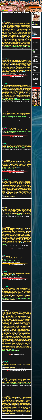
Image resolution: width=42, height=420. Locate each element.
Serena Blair (3, 96)
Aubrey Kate (8, 112)
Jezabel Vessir (9, 34)
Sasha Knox (29, 295)
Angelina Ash (8, 25)
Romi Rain (3, 192)
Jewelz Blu (22, 90)
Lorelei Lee (10, 212)
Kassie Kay (15, 35)
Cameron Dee (18, 183)
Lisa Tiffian (15, 236)
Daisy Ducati (8, 30)
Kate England (16, 65)
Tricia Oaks (26, 241)
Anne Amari (10, 86)
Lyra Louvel (10, 93)
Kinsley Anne (8, 66)
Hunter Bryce (6, 33)
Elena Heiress (21, 31)
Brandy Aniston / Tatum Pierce (6, 290)
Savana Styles (25, 42)
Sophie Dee (3, 43)
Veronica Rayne (9, 45)
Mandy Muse (23, 237)
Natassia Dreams (14, 94)
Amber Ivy (3, 182)
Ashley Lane (8, 87)
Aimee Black (20, 59)
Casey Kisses (13, 112)
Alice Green (8, 60)
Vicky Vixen (18, 45)
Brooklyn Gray (12, 230)
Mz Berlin (12, 212)
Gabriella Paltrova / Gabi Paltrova (13, 32)
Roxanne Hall (15, 41)
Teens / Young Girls (13, 260)
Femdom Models (5, 128)
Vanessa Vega (21, 97)
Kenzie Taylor (10, 91)
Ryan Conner (21, 41)
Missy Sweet (8, 190)
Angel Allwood (23, 208)
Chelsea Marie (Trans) (21, 112)
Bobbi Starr (28, 209)
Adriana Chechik (16, 59)
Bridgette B (15, 27)
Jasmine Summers (19, 64)
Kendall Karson (21, 188)
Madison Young (21, 212)
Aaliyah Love (5, 59)
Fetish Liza (27, 210)
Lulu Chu (3, 93)
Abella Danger (7, 85)
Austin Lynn (27, 26)
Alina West (16, 60)
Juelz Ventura (25, 34)
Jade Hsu (25, 33)
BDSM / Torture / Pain (9, 115)
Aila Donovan (18, 85)
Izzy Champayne (3, 64)
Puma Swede (3, 41)
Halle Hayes (10, 186)
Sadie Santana (13, 240)
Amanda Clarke (25, 60)
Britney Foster (5, 183)
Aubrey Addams (27, 182)
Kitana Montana (25, 36)
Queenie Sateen (20, 95)
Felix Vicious (24, 63)
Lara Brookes (26, 66)
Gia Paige (14, 113)
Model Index (33, 12)
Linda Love (24, 66)
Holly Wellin (3, 33)
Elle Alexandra (15, 62)
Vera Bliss (24, 97)
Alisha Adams (8, 228)
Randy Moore (21, 130)
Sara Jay (8, 42)
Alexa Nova (12, 23)
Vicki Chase (16, 45)
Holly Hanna (25, 233)
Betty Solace (25, 209)
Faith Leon (26, 31)
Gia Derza (14, 233)
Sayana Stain (4, 69)
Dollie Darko (9, 232)
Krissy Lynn (29, 36)
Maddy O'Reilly (13, 93)
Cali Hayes (3, 61)
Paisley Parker (16, 191)
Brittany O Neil (25, 27)
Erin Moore (12, 31)
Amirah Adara (8, 182)
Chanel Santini (16, 112)
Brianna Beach (10, 273)
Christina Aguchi (29, 29)
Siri (23, 166)
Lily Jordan (14, 66)
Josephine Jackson (4, 187)
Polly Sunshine (3, 239)
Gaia (12, 233)
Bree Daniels (11, 112)
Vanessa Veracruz (23, 194)
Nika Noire (21, 212)
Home (2, 12)
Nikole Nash (4, 68)
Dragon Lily (21, 163)
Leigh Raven (20, 92)
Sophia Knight (6, 193)
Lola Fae (11, 37)
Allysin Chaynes (18, 60)
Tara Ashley (28, 70)
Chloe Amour (9, 184)
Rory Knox (28, 239)
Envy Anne (19, 89)
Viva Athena (11, 71)
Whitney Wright (6, 98)
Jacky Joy (18, 33)
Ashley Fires (7, 26)
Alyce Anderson (22, 60)
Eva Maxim (25, 89)
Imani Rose (11, 33)
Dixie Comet (25, 185)
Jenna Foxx (8, 90)
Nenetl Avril (13, 294)
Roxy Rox (29, 166)
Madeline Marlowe (7, 165)
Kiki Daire (11, 36)
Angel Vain (24, 24)
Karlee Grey (8, 91)
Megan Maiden (23, 38)
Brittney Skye (28, 27)
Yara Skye (16, 71)
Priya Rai (30, 40)
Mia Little (25, 212)
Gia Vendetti (23, 32)
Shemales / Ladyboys (24, 116)
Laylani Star (14, 92)
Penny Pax (19, 68)
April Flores (28, 208)
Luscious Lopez (25, 37)
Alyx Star (6, 24)
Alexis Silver (27, 23)
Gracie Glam (20, 163)
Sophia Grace (17, 70)
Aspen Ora (3, 289)
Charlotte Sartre (27, 61)
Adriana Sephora (17, 181)
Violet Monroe (15, 296)
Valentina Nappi (15, 97)
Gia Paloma (20, 32)
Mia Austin (7, 94)
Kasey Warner (11, 91)
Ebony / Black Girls (7, 99)
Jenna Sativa (10, 90)
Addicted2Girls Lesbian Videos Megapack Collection (17, 172)
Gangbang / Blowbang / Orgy (12, 99)
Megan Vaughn (27, 38)
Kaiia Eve (14, 211)
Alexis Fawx (18, 23)
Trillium (24, 114)
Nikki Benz (25, 94)
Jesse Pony (6, 234)
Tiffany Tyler (5, 194)
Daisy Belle (6, 30)
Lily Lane (6, 37)
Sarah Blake (7, 166)
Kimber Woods (15, 36)
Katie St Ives (20, 35)
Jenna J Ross (13, 187)
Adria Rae (14, 59)
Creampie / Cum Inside (12, 297)
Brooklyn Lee (19, 28)
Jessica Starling (6, 34)
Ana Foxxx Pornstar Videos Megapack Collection (18, 76)
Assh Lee (15, 26)
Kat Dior (17, 35)
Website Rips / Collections (12, 73)
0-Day (17, 12)
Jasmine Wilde (22, 64)
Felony (25, 210)
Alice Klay (10, 60)
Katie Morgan (7, 188)
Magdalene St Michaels (15, 258)
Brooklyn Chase (20, 87)
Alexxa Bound (15, 145)
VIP (30, 12)
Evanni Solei (27, 89)
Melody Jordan (5, 38)
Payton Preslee (23, 191)
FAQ (38, 12)
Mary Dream (12, 293)
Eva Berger (12, 63)
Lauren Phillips (8, 92)
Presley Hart (17, 95)
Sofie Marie (11, 70)
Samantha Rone (25, 69)
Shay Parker (19, 69)
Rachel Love (13, 41)
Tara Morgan (28, 193)
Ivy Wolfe (28, 186)
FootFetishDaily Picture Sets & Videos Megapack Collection (18, 50)
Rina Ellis (29, 95)
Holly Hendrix (17, 186)
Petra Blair (11, 114)
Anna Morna (28, 25)
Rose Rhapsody (7, 295)
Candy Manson (8, 28)
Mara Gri (16, 67)
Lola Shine (29, 66)
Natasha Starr (10, 94)
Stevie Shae (19, 193)
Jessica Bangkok (29, 187)
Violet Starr (3, 98)
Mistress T (25, 38)
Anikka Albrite (18, 25)
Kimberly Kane (22, 36)
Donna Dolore (11, 232)
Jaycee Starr (28, 64)
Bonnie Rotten (25, 229)
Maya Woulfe (23, 93)
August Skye (11, 87)
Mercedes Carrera (9, 38)
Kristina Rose (27, 235)
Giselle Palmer (4, 186)
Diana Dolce (10, 31)
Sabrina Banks (9, 258)
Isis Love (14, 33)
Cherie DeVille (11, 88)
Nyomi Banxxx (26, 212)
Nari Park (7, 294)
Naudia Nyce (19, 39)
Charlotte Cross (23, 61)
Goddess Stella (29, 32)
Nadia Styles (13, 39)
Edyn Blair (28, 185)
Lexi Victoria (30, 92)
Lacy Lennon (4, 92)
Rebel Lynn (27, 41)
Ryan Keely (11, 192)
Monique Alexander (4, 94)
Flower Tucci (3, 32)
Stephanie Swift (18, 43)
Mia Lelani (12, 38)
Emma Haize (3, 163)
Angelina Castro (11, 25)
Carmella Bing (14, 28)
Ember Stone (21, 62)
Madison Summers (17, 93)
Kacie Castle (23, 234)
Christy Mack (25, 162)
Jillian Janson (13, 34)
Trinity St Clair (17, 44)
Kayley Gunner (22, 91)
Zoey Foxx (21, 71)
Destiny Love (3, 62)
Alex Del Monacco (6, 23)
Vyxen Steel (21, 296)
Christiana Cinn (18, 184)
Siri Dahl (18, 96)
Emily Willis (27, 62)
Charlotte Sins (25, 29)
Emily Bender (24, 62)
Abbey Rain (7, 59)
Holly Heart (29, 145)
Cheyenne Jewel (17, 88)
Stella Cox (20, 70)
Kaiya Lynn (4, 35)
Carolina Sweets (13, 61)
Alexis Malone (4, 60)
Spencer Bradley (13, 193)
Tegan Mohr (22, 114)
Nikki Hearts (5, 191)
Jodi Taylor (17, 234)
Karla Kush (25, 187)
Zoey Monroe (4, 115)
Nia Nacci (17, 94)
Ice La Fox (9, 33)
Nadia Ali (11, 39)
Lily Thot (12, 236)
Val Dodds (16, 194)
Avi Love (14, 87)
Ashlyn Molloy (23, 182)
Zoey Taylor (27, 194)
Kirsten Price (21, 164)
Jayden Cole (5, 90)
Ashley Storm (20, 182)
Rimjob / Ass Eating (20, 116)
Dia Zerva (18, 210)
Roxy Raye (7, 240)
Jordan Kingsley (16, 34)
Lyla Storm (8, 93)
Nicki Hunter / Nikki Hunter (26, 39)
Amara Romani (28, 60)
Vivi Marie (15, 167)
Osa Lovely (11, 40)
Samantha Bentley (17, 240)
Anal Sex (6, 115)
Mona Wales (28, 94)
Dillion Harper (22, 185)
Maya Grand (22, 67)
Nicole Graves (27, 190)
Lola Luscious (13, 37)
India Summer (23, 186)
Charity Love (16, 29)
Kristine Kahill (19, 146)
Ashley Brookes (3, 26)
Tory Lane (12, 44)
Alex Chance (21, 85)
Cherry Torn (14, 88)
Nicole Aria (30, 238)
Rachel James (28, 68)
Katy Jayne (16, 188)
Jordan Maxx (19, 34)
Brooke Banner (3, 28)
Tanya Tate (6, 167)
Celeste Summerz (11, 230)
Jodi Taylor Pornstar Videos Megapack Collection (18, 248)
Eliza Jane (7, 89)
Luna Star (22, 37)
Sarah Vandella (19, 42)
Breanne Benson (3, 162)
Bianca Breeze (19, 229)
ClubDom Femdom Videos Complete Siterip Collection (18, 264)
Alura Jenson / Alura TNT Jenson (16, 228)
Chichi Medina (19, 129)
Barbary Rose (24, 145)
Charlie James (22, 29)
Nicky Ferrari (25, 294)
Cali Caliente (25, 28)
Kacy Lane (11, 65)
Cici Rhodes (16, 231)
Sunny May (22, 70)
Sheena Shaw (5, 240)
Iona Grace (6, 146)
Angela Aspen (27, 24)
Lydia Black (11, 237)
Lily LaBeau (17, 66)
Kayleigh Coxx (25, 113)
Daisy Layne (3, 257)
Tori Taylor (6, 44)
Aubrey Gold (22, 26)
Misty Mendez (27, 38)
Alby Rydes (14, 288)
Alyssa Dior (3, 24)
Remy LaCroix (4, 69)
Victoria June (21, 45)
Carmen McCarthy (18, 28)
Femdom (15, 12)
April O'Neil (19, 86)
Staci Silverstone (29, 166)
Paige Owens (5, 95)
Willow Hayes (13, 71)
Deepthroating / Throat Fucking (21, 297)
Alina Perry (19, 288)
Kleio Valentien (21, 91)
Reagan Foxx (23, 95)
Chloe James (15, 145)
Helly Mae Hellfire (14, 186)
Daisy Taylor (27, 112)
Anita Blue (22, 25)
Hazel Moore (23, 233)
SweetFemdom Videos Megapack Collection (18, 120)
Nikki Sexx (3, 294)
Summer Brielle (21, 43)
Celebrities (5, 12)
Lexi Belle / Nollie (26, 92)
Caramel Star (22, 230)
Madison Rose (11, 38)
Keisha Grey (26, 91)
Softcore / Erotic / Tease (28, 46)
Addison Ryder (10, 59)
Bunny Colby (23, 87)
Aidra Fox (16, 85)
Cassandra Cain (8, 145)
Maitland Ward (5, 114)
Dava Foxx (25, 129)
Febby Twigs (8, 113)
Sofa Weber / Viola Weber (7, 70)
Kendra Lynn (24, 188)
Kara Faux (13, 65)
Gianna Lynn (26, 32)
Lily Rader (20, 66)
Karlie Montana (27, 187)
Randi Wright (15, 41)
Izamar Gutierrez (14, 233)
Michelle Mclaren (17, 38)
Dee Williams (18, 163)
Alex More (28, 59)
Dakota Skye (6, 257)
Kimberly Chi (19, 36)
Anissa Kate (6, 161)
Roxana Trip (4, 240)
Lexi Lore (10, 66)
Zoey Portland (19, 242)
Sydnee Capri (27, 43)
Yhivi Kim (15, 194)
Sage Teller (18, 69)
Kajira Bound (28, 234)
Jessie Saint (19, 90)
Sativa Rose (23, 42)
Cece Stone (23, 290)
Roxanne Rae (11, 295)
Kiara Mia (8, 36)
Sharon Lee (14, 69)
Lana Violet (24, 66)
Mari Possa (26, 189)
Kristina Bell (13, 66)
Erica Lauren (22, 89)
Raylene (21, 41)
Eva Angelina (14, 31)
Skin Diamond (20, 96)
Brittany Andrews (22, 27)
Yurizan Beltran (18, 194)
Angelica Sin (5, 25)
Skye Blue (26, 96)
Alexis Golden (17, 208)
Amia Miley (5, 182)
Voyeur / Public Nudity (18, 260)
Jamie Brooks (12, 64)
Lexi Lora (7, 66)
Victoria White (5, 71)
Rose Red (12, 41)
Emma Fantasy (3, 63)
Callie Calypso (6, 61)
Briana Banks (12, 27)
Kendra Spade (5, 66)
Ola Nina (10, 68)
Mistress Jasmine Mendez (14, 130)
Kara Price (7, 35)
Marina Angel (10, 130)
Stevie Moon (3, 241)
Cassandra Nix (13, 162)
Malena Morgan (12, 67)
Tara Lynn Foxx (12, 241)
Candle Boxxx (5, 145)
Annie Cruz (26, 208)
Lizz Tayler (5, 189)
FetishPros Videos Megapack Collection (18, 136)
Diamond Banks (6, 62)
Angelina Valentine (15, 25)
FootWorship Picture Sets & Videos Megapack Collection (18, 152)
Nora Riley (5, 294)
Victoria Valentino (25, 45)
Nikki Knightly (8, 191)
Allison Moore (11, 228)
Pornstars (12, 12)
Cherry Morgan (17, 273)
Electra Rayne (18, 31)
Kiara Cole (6, 36)
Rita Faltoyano (6, 41)
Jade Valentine (17, 233)
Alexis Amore (15, 23)
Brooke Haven (9, 28)
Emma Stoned (9, 63)
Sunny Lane (25, 43)
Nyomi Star (5, 40)
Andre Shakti (21, 145)
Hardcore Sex (16, 99)
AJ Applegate (28, 181)
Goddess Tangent (26, 273)
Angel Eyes (21, 24)
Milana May (11, 94)
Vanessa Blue (3, 45)
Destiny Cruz (5, 31)
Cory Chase (29, 88)
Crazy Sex (26, 12)
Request (36, 12)
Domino (12, 31)
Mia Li (14, 38)
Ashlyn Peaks (12, 26)
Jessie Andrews (23, 257)
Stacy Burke (9, 43)
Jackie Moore (7, 64)
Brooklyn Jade (11, 183)
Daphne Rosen (18, 30)
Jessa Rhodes (25, 187)
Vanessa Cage (6, 45)
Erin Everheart (20, 232)
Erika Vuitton (9, 31)
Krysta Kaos (22, 146)
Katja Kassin (26, 35)
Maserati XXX (20, 38)
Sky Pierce (23, 96)
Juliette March (9, 146)
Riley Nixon (13, 69)
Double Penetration (19, 243)
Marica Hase (26, 237)
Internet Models (9, 12)
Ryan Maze (13, 192)
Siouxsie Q (29, 213)
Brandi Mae (3, 27)
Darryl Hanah (21, 30)
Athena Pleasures (18, 26)
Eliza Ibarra (5, 89)
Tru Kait (8, 97)
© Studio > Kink (5, 208)
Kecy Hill (28, 65)
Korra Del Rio (24, 91)
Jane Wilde (17, 113)
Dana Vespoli (15, 30)
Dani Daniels (15, 163)
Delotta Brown (27, 30)
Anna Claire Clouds (25, 25)
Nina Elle (11, 191)
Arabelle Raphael (25, 86)
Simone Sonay (12, 96)
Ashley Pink (10, 26)
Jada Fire (21, 33)
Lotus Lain (12, 212)
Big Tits (6, 46)
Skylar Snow (3, 70)
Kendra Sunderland (4, 91)
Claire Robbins (3, 163)
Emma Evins (29, 62)
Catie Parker (19, 184)
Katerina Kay (19, 65)
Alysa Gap (21, 228)
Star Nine (27, 130)
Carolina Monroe (3, 184)
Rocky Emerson (9, 41)
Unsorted (28, 12)
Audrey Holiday (6, 289)
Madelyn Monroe (20, 237)
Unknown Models (24, 44)
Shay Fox (23, 258)
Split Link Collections (7, 73)
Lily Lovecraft (10, 236)
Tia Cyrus (25, 258)
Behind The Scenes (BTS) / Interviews (16, 115)
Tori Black (6, 97)
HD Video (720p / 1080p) (9, 46)
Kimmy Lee (4, 292)
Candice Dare (19, 230)
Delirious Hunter (21, 145)
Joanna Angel (19, 113)
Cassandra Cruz (3, 29)
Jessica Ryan (3, 34)
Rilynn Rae (26, 166)
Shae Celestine (10, 69)
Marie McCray (29, 189)
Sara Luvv (28, 69)
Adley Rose (13, 85)
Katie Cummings (22, 65)
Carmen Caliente (9, 61)
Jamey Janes (27, 33)
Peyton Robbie (21, 68)
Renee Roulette (10, 69)
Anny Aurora (13, 86)
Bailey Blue (26, 161)
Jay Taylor (25, 64)
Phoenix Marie (20, 40)
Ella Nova (9, 89)
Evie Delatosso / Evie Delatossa (21, 31)
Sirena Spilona (25, 69)
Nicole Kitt (22, 94)
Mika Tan (20, 38)
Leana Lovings (16, 92)
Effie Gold (12, 62)
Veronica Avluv (9, 167)
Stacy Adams (6, 43)
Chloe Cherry (21, 88)
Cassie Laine (16, 184)
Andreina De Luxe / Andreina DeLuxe (16, 24)
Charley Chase (19, 29)
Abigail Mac (11, 85)
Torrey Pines (9, 44)
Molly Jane (18, 130)
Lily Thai (22, 66)
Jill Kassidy (28, 90)
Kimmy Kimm (13, 91)
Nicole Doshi (19, 94)
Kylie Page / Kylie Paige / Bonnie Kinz (18, 66)
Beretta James (22, 209)
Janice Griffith (15, 64)
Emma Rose (17, 89)
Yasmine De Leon (10, 98)
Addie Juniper (8, 145)
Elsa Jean (12, 89)
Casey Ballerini (20, 61)
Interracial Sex (9, 116)
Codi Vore (27, 88)
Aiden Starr (23, 181)
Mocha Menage (5, 39)
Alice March (13, 60)
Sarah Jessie (13, 42)
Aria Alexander (28, 86)
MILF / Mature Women (24, 243)
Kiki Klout (13, 36)
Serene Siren (6, 96)
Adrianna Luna (20, 181)
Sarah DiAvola (24, 130)
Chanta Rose (13, 29)
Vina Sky (8, 71)
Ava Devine (24, 161)
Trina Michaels (14, 44)
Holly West (20, 186)
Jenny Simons (3, 211)
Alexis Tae (3, 228)
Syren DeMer (25, 70)
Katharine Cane (12, 146)
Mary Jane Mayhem (19, 67)
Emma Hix (3, 31)
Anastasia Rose (18, 145)
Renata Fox (7, 69)
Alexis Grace (20, 23)
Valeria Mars (18, 97)
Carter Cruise (17, 290)
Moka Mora (11, 238)
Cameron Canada (15, 183)
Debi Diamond (24, 30)
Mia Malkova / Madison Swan (24, 258)
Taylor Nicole (16, 241)
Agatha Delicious (11, 145)
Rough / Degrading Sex (25, 298)
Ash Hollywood (5, 87)
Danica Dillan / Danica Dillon (12, 185)
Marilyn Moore (3, 293)
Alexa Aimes (9, 23)
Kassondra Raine (3, 188)
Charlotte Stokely (5, 88)
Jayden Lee (26, 233)
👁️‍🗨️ (25, 71)
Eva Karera (23, 232)
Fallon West (19, 63)
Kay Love (17, 91)
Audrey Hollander (20, 161)
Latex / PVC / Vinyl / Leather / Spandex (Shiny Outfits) (13, 243)
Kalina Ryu (22, 187)
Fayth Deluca (28, 31)
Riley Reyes (5, 295)
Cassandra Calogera (29, 28)
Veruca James (13, 45)
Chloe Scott (15, 184)
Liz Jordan (20, 236)
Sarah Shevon (16, 42)
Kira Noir (11, 66)
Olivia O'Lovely (8, 40)
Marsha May (18, 38)
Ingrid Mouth (3, 146)
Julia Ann (30, 90)
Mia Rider (17, 293)
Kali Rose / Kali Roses (4, 91)
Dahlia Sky (3, 30)
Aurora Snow (24, 26)
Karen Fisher (10, 35)
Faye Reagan (21, 63)
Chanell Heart (10, 29)
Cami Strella (28, 87)
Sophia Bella (14, 70)
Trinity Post (29, 241)
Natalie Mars (8, 114)
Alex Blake (25, 59)
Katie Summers (23, 35)
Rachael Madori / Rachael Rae (8, 41)
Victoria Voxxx (28, 45)
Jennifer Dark (19, 187)
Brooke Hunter (13, 28)
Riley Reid (3, 41)
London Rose (19, 37)
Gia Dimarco (18, 32)
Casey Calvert (25, 28)
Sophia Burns (19, 240)
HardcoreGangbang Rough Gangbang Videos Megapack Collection (18, 279)
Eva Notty (17, 31)
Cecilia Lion (17, 87)
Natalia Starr (7, 94)
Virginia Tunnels (18, 296)
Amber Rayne (8, 24)
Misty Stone (20, 94)
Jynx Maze (4, 65)
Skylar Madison (29, 69)
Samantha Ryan (3, 166)
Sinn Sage (16, 96)
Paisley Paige (13, 40)
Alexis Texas (29, 23)
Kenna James (7, 91)
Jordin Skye (22, 34)
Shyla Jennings (9, 96)
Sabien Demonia (15, 213)
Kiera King (11, 235)
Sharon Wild (16, 69)
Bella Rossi (27, 145)
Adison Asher (8, 288)
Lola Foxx (10, 189)
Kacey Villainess (7, 65)
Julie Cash (28, 34)
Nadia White (16, 39)
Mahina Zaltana (14, 38)
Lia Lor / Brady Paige (8, 258)
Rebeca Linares (23, 41)
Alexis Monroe (23, 23)
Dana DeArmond (11, 30)
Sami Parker (27, 41)
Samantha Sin (24, 41)
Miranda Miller (4, 238)
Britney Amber (18, 27)
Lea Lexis (25, 211)
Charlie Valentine (19, 230)
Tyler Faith (21, 44)
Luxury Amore (28, 37)
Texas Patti (18, 241)
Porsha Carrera (24, 40)
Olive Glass (14, 191)
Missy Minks (27, 146)
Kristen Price (28, 91)
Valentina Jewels (27, 44)
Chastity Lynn (8, 88)
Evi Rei (16, 63)
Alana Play (3, 23)
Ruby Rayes (18, 41)
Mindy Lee (22, 38)
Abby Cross (7, 181)
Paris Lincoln (20, 191)
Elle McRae (18, 62)
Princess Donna (17, 294)
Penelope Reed (16, 68)
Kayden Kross (19, 91)
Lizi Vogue (27, 66)
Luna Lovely (3, 237)
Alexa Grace (27, 85)
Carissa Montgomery (7, 87)
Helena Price (27, 129)
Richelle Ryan (29, 41)
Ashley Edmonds (10, 209)
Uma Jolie (14, 194)
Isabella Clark (8, 233)
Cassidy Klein (14, 87)
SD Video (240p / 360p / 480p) (22, 46)
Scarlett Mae (7, 69)
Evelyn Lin (14, 63)
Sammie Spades (20, 240)
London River (16, 37)
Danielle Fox (8, 210)
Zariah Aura (13, 98)
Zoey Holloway (21, 194)
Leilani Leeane (22, 92)
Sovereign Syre (9, 193)
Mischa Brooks (8, 238)
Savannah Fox (28, 42)
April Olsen (21, 86)
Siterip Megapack (8, 22)
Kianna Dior (3, 36)
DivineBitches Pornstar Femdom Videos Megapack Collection (17, 199)
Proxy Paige (6, 239)
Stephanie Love (14, 43)
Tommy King (21, 241)
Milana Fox (19, 293)
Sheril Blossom (22, 69)
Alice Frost (5, 228)
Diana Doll (16, 185)
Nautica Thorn (21, 39)
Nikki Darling (27, 94)
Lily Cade (12, 258)
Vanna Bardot (26, 194)
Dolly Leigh (10, 62)
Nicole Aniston (24, 190)
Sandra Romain (5, 42)
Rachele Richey (16, 239)
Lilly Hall (12, 66)
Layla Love (5, 66)
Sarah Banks (10, 42)
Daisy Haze (5, 185)
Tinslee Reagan (3, 44)
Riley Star (16, 69)
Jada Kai (23, 33)
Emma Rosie (6, 31)
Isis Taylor (16, 33)
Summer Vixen (6, 241)
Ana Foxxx (11, 24)
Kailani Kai (15, 187)
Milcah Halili (17, 94)
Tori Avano (24, 241)
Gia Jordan (27, 63)
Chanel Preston (7, 29)
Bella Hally (11, 229)
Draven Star (10, 291)
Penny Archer (26, 191)
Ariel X (11, 161)
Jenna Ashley (23, 163)
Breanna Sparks (6, 27)
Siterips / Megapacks (21, 12)
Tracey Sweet (7, 194)
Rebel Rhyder (19, 239)
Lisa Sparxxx (8, 37)
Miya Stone (25, 293)
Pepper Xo (11, 95)
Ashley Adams (14, 182)
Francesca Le (6, 32)
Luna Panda (6, 237)
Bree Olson (9, 27)
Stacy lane (11, 43)
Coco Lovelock (24, 88)
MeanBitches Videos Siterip (17, 14)
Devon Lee (8, 31)
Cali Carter (28, 28)
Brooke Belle (6, 28)
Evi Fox (5, 163)
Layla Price (11, 92)
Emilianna (27, 31)
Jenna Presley (26, 163)
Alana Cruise (23, 59)
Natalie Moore (8, 166)
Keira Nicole (18, 188)
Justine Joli (6, 164)
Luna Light (25, 146)
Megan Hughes (25, 67)
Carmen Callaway (29, 183)
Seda (24, 213)
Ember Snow (24, 31)
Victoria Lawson (9, 194)
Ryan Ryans (16, 192)
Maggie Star (9, 67)
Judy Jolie (7, 187)
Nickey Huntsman (26, 238)
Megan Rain (28, 67)
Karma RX (13, 35)
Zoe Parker (19, 71)
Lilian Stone (3, 37)
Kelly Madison (28, 91)
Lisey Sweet (17, 236)
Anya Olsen (16, 86)
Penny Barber (8, 95)
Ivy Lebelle (26, 186)
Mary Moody (20, 93)
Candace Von (5, 28)
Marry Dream (9, 293)
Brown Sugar (22, 28)
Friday (8, 32)
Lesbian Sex (5, 148)
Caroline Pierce (22, 28)
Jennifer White (13, 90)
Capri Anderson (3, 87)
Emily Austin (30, 31)
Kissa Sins (19, 91)
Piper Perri (25, 68)
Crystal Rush (25, 184)
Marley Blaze (29, 237)
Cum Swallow (15, 243)
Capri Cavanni (22, 183)
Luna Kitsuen (3, 67)
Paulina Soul (13, 68)
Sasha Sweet (6, 274)
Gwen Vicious (20, 233)
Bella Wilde (19, 209)
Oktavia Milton (7, 68)
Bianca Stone (27, 289)
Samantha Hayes (21, 69)
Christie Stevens (13, 231)
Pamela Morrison (17, 40)
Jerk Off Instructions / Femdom (15, 46)
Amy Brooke (29, 228)
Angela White (5, 112)
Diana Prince (19, 185)
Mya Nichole (8, 39)
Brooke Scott (16, 28)
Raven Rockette (6, 258)
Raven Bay (19, 41)
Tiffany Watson (3, 97)
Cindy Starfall (28, 162)
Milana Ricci (14, 94)
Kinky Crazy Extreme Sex (6, 112)
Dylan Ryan (24, 163)
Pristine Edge (27, 40)
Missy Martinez (5, 190)
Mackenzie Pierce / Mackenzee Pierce (6, 38)
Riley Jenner (25, 239)
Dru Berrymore (15, 31)
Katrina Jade (29, 35)
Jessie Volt (11, 234)
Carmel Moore (11, 28)
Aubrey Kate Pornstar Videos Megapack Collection (18, 103)
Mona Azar (26, 94)
